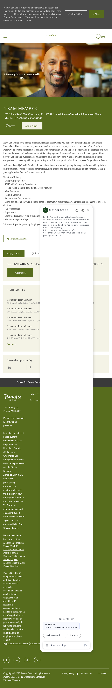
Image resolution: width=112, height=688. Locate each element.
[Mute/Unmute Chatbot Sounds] (82, 210)
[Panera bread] (12, 398)
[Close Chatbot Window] (88, 210)
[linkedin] (17, 660)
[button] (76, 14)
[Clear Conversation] (77, 210)
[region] (66, 427)
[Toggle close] (5, 36)
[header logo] (51, 36)
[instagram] (37, 660)
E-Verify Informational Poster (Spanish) (13, 551)
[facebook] (6, 660)
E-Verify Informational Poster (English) (13, 544)
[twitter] (27, 660)
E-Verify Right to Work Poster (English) (14, 558)
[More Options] (47, 645)
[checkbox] (10, 126)
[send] (86, 645)
